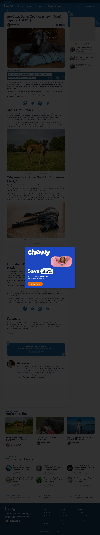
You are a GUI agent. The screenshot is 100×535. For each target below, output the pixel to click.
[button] (72, 249)
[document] (50, 267)
